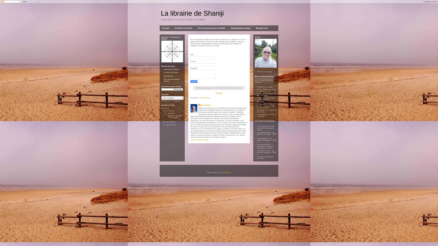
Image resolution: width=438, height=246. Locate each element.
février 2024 (170, 122)
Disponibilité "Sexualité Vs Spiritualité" (174, 117)
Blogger (228, 172)
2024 (165, 108)
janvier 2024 (170, 125)
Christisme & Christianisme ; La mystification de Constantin (266, 99)
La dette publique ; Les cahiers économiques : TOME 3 (266, 140)
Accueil (165, 28)
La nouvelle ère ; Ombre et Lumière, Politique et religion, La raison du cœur (266, 105)
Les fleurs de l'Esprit (183, 28)
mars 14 (170, 113)
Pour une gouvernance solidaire (211, 28)
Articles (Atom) (205, 98)
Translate (177, 101)
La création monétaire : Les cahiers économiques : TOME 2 (266, 134)
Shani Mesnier (206, 105)
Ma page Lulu (262, 28)
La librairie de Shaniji (192, 13)
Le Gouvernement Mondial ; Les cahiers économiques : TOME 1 (266, 128)
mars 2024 (169, 111)
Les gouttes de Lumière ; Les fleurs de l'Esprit (266, 94)
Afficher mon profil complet (199, 140)
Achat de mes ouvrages (264, 72)
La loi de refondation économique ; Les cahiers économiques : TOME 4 (265, 146)
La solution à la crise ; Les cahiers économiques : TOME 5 (266, 152)
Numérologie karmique (241, 28)
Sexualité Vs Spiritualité (265, 87)
